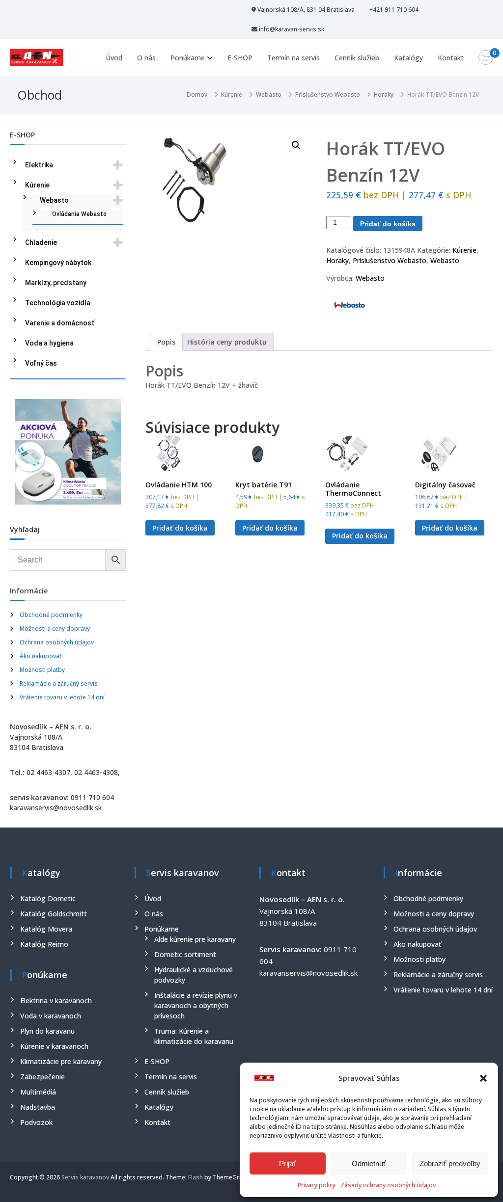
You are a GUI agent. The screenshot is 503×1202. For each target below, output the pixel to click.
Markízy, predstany (55, 283)
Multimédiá (38, 1091)
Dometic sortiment (185, 954)
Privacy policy (316, 1185)
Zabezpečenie (42, 1076)
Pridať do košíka (388, 224)
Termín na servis (293, 57)
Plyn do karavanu (47, 1031)
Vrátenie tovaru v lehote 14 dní (62, 697)
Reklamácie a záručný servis (59, 683)
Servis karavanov (85, 1177)
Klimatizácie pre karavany (61, 1061)
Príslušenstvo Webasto (327, 94)
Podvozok (36, 1122)
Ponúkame (187, 57)
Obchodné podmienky (51, 615)
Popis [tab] (166, 342)
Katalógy (408, 57)
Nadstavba (37, 1107)
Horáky (383, 94)
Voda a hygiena (49, 343)
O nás (146, 57)
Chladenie (41, 242)
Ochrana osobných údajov (57, 642)
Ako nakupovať (41, 656)
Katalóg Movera (46, 929)
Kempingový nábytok (58, 263)
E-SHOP (239, 57)
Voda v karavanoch (50, 1015)
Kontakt (451, 57)
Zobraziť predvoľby (449, 1163)
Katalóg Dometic (48, 898)
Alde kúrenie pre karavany (195, 939)
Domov (197, 94)
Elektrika (39, 165)
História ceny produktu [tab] (227, 342)
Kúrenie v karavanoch (54, 1046)
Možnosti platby (42, 670)
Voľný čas (41, 363)
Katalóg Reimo (44, 944)
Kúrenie (231, 94)
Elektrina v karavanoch (56, 1000)
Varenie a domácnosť (59, 323)
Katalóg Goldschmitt (53, 913)
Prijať (287, 1163)
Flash (195, 1177)
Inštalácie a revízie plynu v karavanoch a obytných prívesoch (195, 1005)
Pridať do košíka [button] (180, 528)
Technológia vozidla (57, 303)
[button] (483, 1078)
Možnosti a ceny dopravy (55, 628)
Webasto (268, 94)
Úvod (114, 57)
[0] (485, 57)
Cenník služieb (357, 57)
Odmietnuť (369, 1163)
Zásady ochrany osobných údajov (388, 1185)
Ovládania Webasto (79, 214)
